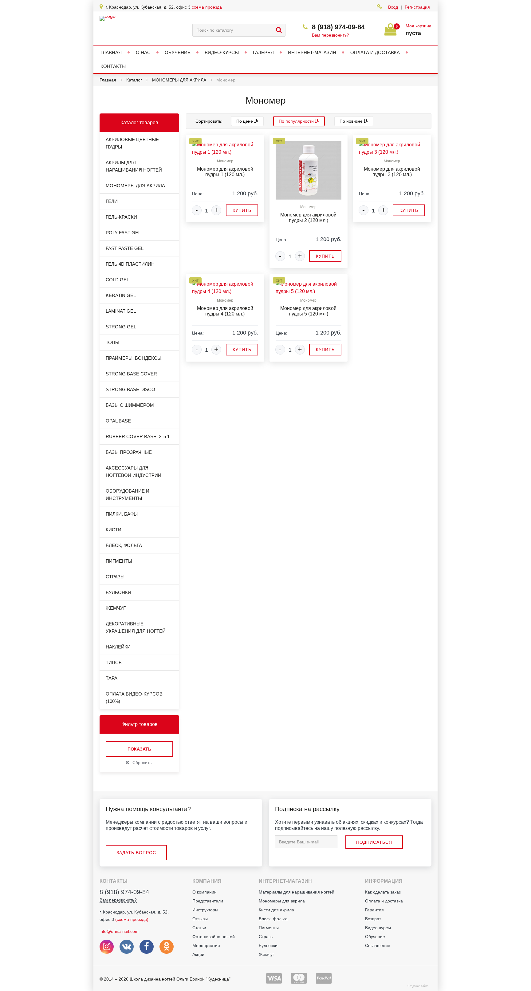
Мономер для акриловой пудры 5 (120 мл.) (308, 311)
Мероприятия (206, 945)
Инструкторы (205, 909)
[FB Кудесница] (147, 947)
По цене (245, 121)
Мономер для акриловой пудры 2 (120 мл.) (308, 217)
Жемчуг (266, 954)
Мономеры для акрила (282, 900)
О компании (204, 892)
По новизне (352, 121)
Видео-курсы (378, 927)
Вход (393, 7)
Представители (207, 900)
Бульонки (268, 945)
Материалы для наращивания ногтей (296, 892)
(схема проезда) (131, 919)
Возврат (373, 918)
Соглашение (377, 945)
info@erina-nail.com (119, 931)
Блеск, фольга (273, 918)
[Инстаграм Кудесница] (107, 947)
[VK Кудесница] (127, 947)
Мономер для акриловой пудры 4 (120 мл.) (225, 311)
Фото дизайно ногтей (213, 936)
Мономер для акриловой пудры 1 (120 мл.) (225, 171)
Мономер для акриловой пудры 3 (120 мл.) (392, 171)
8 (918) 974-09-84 (338, 27)
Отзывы (200, 918)
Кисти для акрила (276, 909)
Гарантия (374, 909)
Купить (242, 210)
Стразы (266, 936)
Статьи (199, 927)
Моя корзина (418, 25)
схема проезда (207, 7)
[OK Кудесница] (166, 947)
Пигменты (269, 927)
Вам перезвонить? (330, 35)
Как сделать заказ (383, 892)
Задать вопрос (136, 852)
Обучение (375, 936)
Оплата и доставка (384, 900)
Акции (198, 954)
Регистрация (417, 7)
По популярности (297, 121)
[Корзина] (390, 32)
